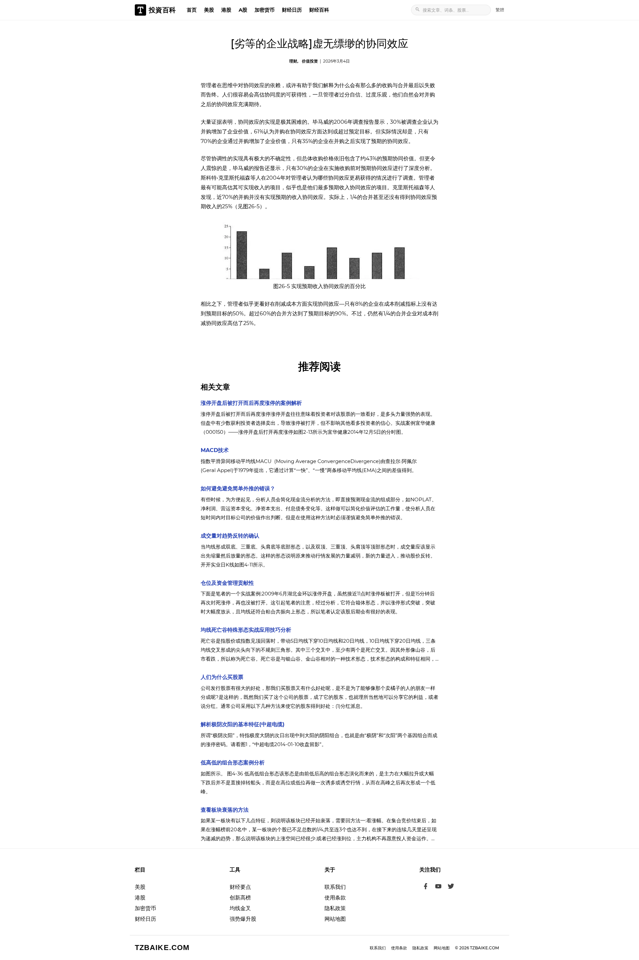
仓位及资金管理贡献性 (227, 583)
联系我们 (335, 887)
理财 (293, 61)
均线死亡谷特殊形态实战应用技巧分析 (246, 630)
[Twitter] (451, 887)
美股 (209, 10)
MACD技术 (215, 450)
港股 (226, 10)
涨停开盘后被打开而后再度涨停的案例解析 (251, 403)
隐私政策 (335, 908)
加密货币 (265, 10)
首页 (192, 10)
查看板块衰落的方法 (225, 810)
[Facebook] (426, 887)
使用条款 (335, 897)
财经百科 (319, 10)
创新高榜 (240, 897)
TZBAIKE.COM (162, 947)
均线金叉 (240, 908)
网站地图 (335, 919)
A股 (243, 10)
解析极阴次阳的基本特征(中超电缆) (243, 724)
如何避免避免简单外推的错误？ (238, 488)
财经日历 (292, 10)
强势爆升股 (243, 919)
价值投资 (310, 61)
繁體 (500, 9)
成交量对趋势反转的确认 (230, 536)
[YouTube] (438, 887)
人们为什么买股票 (222, 677)
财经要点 (240, 887)
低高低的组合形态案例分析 (233, 762)
